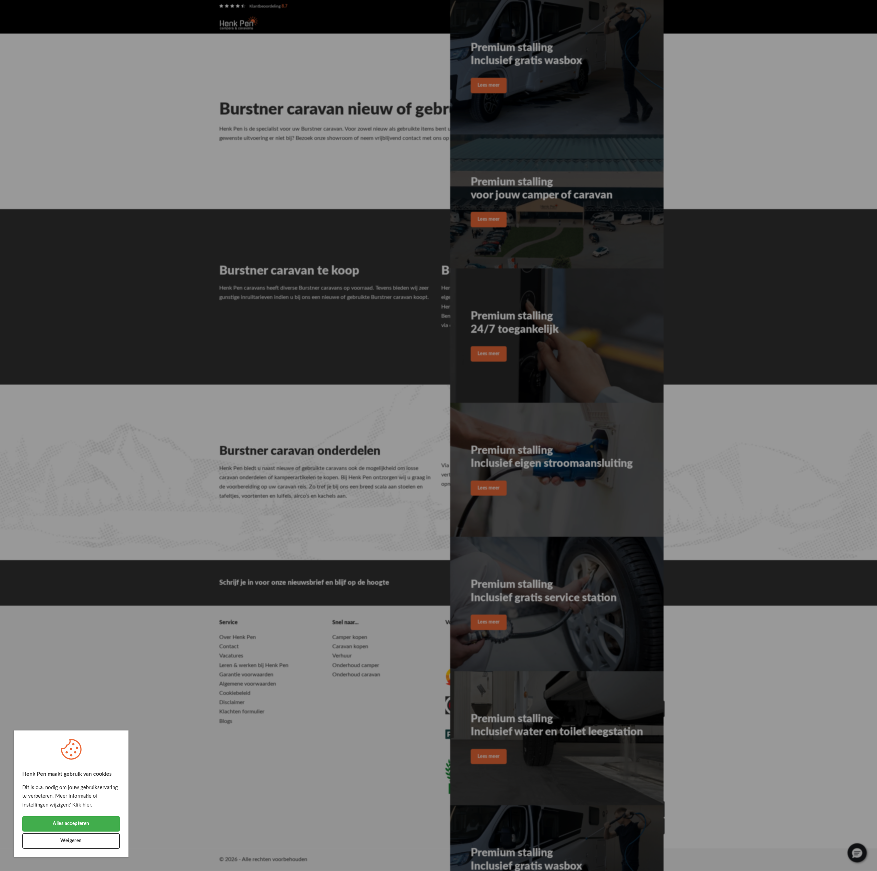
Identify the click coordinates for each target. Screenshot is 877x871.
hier (87, 805)
